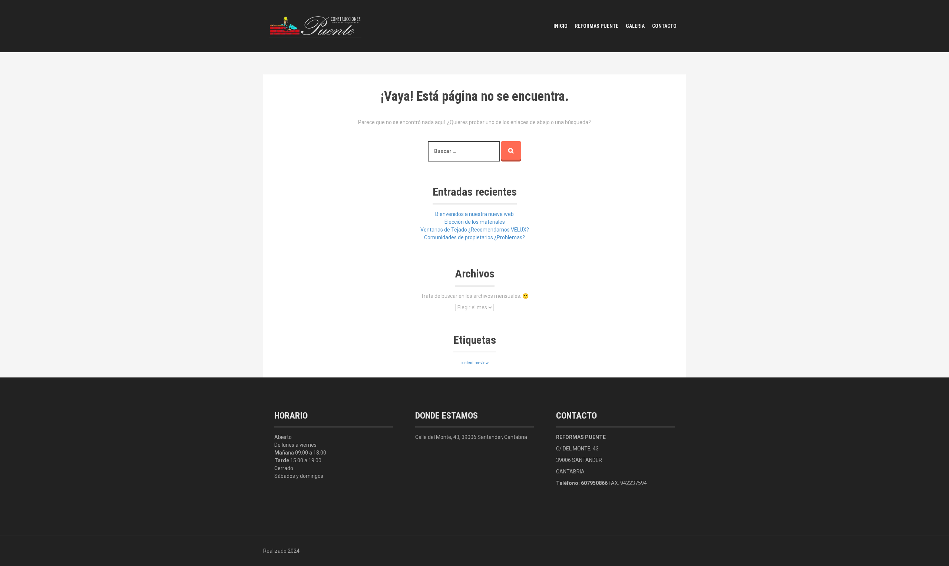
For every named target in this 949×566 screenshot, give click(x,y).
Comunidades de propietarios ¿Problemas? (474, 237)
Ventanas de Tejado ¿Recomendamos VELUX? (474, 230)
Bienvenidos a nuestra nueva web (474, 214)
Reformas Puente (596, 26)
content (467, 362)
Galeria (635, 26)
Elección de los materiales (474, 222)
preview (481, 362)
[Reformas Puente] (315, 26)
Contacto (664, 26)
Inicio (560, 26)
